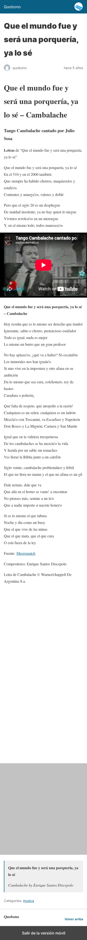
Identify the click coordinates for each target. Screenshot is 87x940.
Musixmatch (25, 553)
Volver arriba (74, 919)
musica (28, 901)
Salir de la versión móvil (43, 933)
